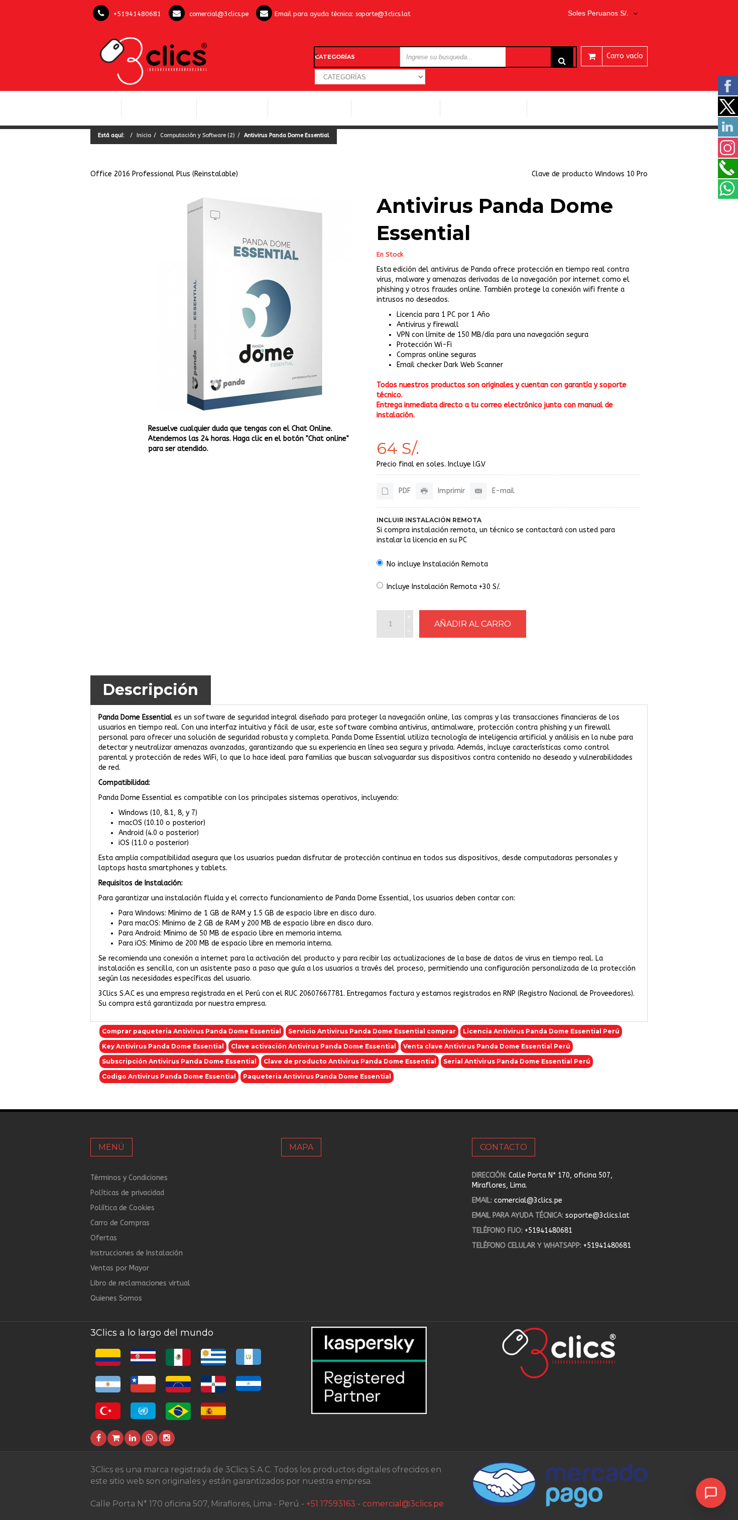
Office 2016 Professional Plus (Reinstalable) (164, 174)
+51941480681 (137, 14)
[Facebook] (98, 1438)
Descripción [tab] (150, 689)
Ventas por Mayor (119, 1268)
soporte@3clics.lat (383, 14)
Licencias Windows (309, 108)
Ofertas (103, 1238)
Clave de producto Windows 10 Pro (590, 174)
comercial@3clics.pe (219, 14)
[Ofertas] (115, 1438)
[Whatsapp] (150, 1438)
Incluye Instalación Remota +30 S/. (443, 586)
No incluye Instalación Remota (437, 564)
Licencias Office (232, 108)
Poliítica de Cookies (122, 1208)
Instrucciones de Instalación (136, 1253)
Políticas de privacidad (127, 1193)
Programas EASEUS (568, 108)
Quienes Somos (116, 1298)
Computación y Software (159, 107)
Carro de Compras (120, 1223)
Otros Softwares (479, 108)
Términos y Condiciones (129, 1178)
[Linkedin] (133, 1438)
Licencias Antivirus (391, 108)
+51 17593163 (330, 1503)
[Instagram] (167, 1438)
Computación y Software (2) (197, 135)
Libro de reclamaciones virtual (140, 1283)
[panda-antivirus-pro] (254, 304)
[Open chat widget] (711, 1493)
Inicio (105, 108)
